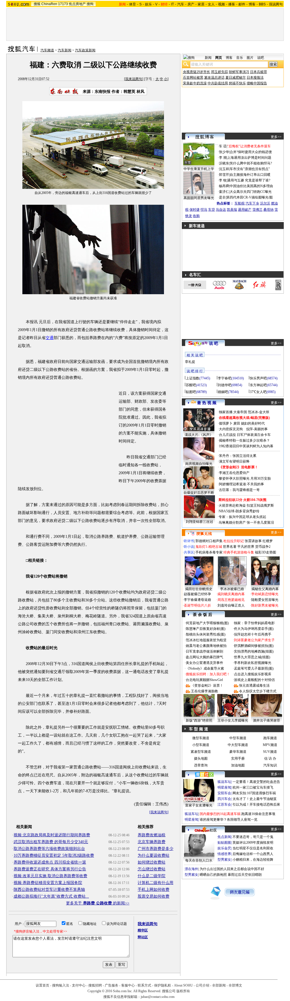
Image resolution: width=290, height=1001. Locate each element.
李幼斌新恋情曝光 (264, 594)
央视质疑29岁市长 (196, 72)
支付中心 (79, 985)
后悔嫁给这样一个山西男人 (253, 854)
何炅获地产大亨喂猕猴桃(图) (207, 623)
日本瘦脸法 (255, 78)
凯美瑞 (232, 210)
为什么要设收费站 (153, 855)
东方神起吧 (258, 385)
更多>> (276, 137)
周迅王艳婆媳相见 (231, 600)
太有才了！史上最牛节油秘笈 (255, 799)
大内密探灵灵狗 (231, 429)
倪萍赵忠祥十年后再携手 (252, 634)
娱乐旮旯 (224, 848)
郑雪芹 (224, 175)
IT (172, 4)
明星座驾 (224, 787)
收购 (196, 216)
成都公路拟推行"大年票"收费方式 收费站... (51, 896)
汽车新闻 (64, 50)
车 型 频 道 (198, 729)
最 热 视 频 (206, 403)
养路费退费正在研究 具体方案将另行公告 (50, 869)
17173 (63, 4)
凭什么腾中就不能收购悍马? (251, 163)
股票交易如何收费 (153, 896)
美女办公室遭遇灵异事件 (204, 663)
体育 (132, 4)
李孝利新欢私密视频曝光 (252, 663)
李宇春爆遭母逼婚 (197, 600)
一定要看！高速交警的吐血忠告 (256, 782)
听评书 (189, 541)
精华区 (143, 930)
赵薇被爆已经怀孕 (197, 594)
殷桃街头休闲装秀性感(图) (205, 634)
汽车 (180, 4)
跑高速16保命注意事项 (258, 814)
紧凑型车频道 (201, 752)
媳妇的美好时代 (253, 423)
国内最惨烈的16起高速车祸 (220, 814)
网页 (218, 58)
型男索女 (224, 860)
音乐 (239, 58)
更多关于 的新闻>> (97, 903)
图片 (250, 58)
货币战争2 (262, 547)
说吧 (260, 58)
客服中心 (128, 985)
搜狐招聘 (95, 985)
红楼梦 (268, 541)
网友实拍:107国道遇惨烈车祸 (254, 793)
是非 (222, 197)
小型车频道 (200, 745)
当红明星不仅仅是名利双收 (253, 848)
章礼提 (190, 362)
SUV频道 (270, 752)
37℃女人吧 (258, 392)
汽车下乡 (252, 203)
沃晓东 (224, 163)
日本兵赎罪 (258, 72)
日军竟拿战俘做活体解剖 (204, 651)
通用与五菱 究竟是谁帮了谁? (248, 180)
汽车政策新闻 (85, 50)
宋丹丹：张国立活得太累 (237, 456)
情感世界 (224, 854)
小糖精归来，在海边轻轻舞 (253, 860)
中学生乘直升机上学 (199, 169)
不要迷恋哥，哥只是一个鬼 (253, 837)
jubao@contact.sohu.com (157, 997)
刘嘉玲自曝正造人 (231, 605)
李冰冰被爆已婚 (232, 589)
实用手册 (238, 758)
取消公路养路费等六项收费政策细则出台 (49, 849)
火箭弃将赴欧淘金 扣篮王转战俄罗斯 (246, 505)
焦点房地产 (77, 4)
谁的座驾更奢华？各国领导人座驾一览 (228, 820)
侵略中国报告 (257, 83)
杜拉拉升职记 (233, 541)
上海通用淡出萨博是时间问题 (249, 158)
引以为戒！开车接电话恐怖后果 (256, 804)
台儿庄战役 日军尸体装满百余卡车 (245, 435)
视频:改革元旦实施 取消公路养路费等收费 (50, 876)
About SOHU (183, 985)
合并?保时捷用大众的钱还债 (251, 152)
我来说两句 (133, 79)
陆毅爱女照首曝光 (264, 600)
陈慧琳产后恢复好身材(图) (205, 629)
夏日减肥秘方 (235, 78)
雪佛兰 (257, 210)
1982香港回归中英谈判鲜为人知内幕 (246, 446)
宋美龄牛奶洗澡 (195, 83)
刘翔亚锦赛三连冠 (199, 522)
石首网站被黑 (193, 78)
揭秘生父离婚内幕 (265, 589)
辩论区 (143, 937)
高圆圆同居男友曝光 (199, 198)
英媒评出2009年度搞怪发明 (253, 843)
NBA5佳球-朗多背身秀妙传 (239, 511)
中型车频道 (237, 738)
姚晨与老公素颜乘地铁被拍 (206, 646)
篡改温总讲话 (214, 78)
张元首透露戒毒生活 (254, 685)
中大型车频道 (238, 745)
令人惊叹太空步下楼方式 (257, 691)
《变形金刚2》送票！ (207, 685)
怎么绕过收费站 (151, 869)
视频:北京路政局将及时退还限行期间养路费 (52, 835)
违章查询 (201, 765)
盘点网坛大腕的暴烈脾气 (204, 657)
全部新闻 (219, 985)
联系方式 (144, 985)
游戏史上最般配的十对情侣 (254, 680)
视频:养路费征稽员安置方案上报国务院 (48, 883)
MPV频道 (270, 745)
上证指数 (192, 378)
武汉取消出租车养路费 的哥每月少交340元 (51, 842)
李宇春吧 (224, 378)
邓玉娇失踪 (219, 72)
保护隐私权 (162, 985)
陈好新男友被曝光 (264, 605)
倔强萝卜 (226, 423)
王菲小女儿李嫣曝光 (233, 720)
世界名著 (229, 547)
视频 (221, 4)
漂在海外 (191, 869)
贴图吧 (191, 392)
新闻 (208, 58)
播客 (231, 4)
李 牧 (223, 180)
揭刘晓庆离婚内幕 (231, 594)
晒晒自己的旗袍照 (213, 875)
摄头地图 (201, 758)
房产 (190, 4)
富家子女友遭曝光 (198, 805)
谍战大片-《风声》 (199, 435)
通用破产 (244, 210)
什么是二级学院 (151, 876)
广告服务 (111, 985)
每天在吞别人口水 (198, 860)
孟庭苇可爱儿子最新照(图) (254, 668)
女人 (211, 4)
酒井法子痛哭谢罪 (266, 720)
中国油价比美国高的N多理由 (251, 186)
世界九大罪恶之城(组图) (252, 657)
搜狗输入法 (60, 985)
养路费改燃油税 (151, 835)
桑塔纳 (268, 210)
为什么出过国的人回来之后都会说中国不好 (232, 869)
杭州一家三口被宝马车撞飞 (253, 787)
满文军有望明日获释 (234, 461)
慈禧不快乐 (237, 83)
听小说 (189, 547)
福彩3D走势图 (265, 552)
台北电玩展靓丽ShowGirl (204, 680)
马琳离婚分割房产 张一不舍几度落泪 (246, 522)
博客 (252, 4)
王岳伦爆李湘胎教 (204, 691)
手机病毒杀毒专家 (209, 552)
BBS (262, 4)
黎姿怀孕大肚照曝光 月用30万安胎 (245, 478)
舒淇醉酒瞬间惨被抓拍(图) (254, 646)
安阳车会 (224, 793)
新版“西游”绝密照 (199, 720)
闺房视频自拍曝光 (198, 464)
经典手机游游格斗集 (238, 552)
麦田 (236, 423)
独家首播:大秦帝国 (233, 412)
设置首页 (42, 985)
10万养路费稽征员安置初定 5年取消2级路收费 (54, 855)
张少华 (224, 152)
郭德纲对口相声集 (209, 541)
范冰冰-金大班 (258, 412)
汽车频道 (47, 50)
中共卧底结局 (218, 83)
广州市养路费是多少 (155, 849)
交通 (50, 338)
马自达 (221, 210)
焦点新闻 (224, 837)
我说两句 (276, 4)
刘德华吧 (224, 385)
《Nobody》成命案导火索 (205, 668)
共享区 (189, 552)
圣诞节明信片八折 (197, 605)
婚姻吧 (223, 392)
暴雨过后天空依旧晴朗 (245, 875)
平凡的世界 (245, 547)
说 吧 (213, 343)
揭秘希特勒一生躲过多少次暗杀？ (244, 440)
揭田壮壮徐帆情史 (198, 589)
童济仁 (224, 192)
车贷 (211, 210)
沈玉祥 (224, 169)
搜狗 (90, 4)
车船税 (239, 203)
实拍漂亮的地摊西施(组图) (254, 651)
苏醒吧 (191, 385)
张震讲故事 (253, 541)
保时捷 (194, 210)
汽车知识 (270, 765)
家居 (201, 4)
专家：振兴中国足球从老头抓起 (242, 517)
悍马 (204, 210)
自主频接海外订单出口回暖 (250, 175)
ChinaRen (49, 4)
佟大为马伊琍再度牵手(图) (254, 629)
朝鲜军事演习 (239, 72)
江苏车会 (224, 804)
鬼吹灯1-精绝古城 (208, 547)
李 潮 (223, 158)
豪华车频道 (237, 752)
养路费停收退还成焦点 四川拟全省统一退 (50, 862)
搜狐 (37, 4)
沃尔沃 (265, 203)
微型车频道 (200, 738)
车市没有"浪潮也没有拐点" (250, 169)
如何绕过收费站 (151, 862)
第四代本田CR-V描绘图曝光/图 (249, 197)
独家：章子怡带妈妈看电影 (254, 623)
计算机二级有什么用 (155, 883)
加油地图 (238, 765)
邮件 (241, 4)
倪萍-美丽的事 (257, 429)
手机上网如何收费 (153, 889)
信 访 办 (270, 758)
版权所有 (183, 991)
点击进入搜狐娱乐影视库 (252, 674)
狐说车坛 (224, 782)
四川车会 (224, 799)
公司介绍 (202, 985)
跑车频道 (270, 738)
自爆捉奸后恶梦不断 (199, 493)
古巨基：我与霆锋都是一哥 (239, 490)
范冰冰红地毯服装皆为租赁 (206, 640)
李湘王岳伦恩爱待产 (234, 473)
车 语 (223, 146)
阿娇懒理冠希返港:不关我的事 (241, 484)
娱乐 (148, 4)
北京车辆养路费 (151, 842)
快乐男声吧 (258, 378)
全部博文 (235, 985)
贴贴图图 (224, 843)
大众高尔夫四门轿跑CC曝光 (251, 192)
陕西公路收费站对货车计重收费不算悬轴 (49, 889)
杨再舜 (224, 186)
